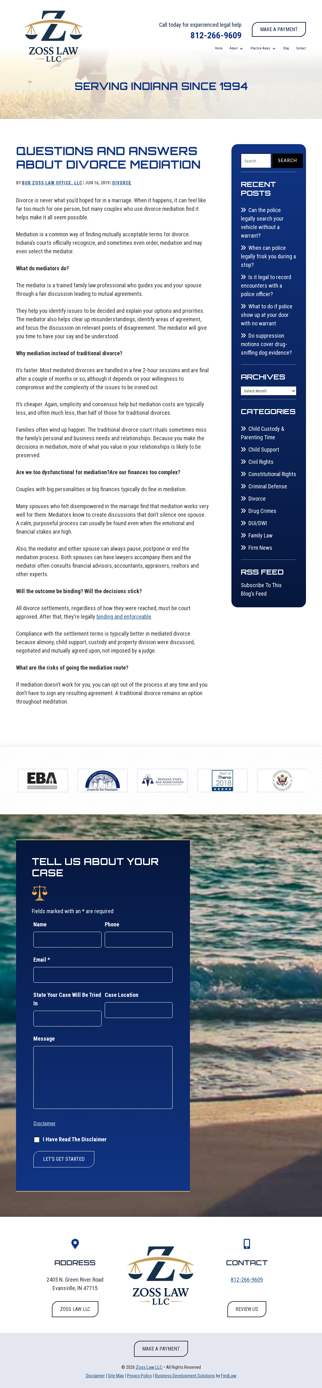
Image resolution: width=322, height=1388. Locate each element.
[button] (315, 1342)
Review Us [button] (247, 1309)
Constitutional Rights (272, 474)
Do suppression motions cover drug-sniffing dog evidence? (266, 344)
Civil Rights (261, 461)
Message (44, 1038)
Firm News (260, 547)
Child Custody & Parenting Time (262, 433)
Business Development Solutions (185, 1376)
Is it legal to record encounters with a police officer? (266, 285)
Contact (301, 48)
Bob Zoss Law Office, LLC (52, 182)
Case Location (121, 995)
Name (40, 924)
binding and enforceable (124, 616)
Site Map (116, 1376)
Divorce (121, 182)
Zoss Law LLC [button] (75, 1309)
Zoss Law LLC (149, 1367)
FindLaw (228, 1376)
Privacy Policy (139, 1376)
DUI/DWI (257, 523)
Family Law (260, 535)
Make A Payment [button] (279, 29)
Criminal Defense (267, 486)
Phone (112, 924)
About (233, 48)
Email (41, 959)
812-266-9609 (216, 35)
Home (219, 48)
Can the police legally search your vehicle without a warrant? (262, 223)
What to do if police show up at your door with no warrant (266, 315)
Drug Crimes (262, 511)
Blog (286, 48)
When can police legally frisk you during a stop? (268, 256)
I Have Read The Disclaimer (75, 1139)
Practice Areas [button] (260, 48)
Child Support (263, 449)
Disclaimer (44, 1123)
